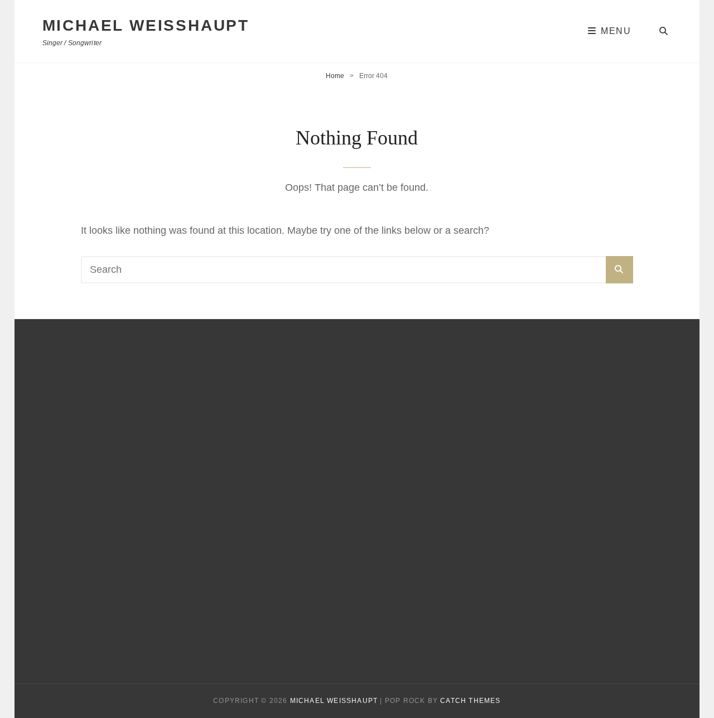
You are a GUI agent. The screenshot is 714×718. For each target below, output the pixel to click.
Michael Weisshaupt (145, 25)
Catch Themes (470, 701)
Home (335, 76)
